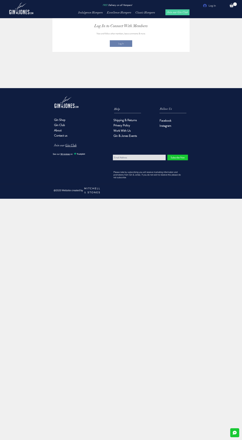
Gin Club (71, 145)
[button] (233, 4)
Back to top (183, 190)
